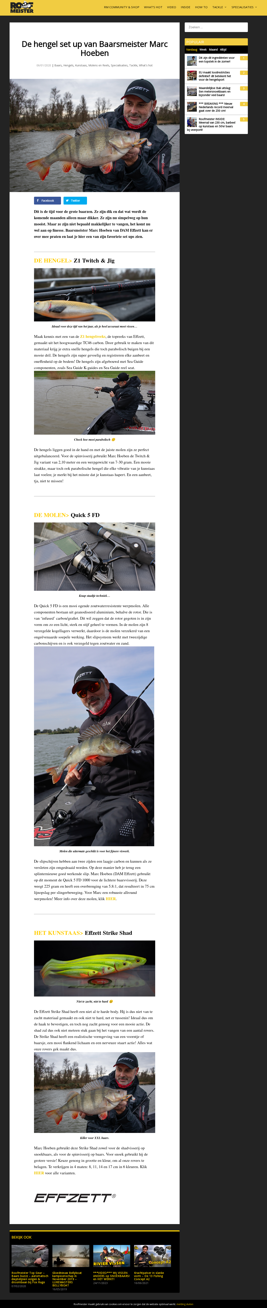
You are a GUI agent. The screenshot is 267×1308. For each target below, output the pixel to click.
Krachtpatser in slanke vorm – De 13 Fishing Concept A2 (149, 1276)
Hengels (68, 65)
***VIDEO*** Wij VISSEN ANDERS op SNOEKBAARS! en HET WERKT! (111, 1276)
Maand (213, 49)
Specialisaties (243, 7)
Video (171, 7)
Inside (185, 7)
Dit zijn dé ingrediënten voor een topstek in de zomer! (217, 59)
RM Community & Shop (121, 7)
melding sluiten (185, 1304)
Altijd (223, 49)
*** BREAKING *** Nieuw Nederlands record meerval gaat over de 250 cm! (216, 107)
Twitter (75, 200)
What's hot (146, 65)
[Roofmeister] (22, 12)
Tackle (217, 7)
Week (203, 49)
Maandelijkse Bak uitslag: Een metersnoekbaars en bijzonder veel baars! (215, 91)
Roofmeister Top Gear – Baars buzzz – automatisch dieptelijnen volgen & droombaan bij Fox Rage (30, 1277)
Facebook (47, 200)
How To (201, 7)
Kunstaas (81, 65)
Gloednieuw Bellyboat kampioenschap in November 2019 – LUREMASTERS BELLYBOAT (67, 1279)
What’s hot (153, 7)
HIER (111, 898)
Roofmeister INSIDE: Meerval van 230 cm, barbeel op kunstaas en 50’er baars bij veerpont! (211, 124)
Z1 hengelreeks (93, 336)
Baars (58, 65)
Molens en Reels (98, 65)
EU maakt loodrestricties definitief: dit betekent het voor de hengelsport (215, 76)
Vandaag (191, 49)
